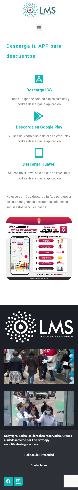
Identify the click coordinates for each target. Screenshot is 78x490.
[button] (39, 27)
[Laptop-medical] (18, 481)
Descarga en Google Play (39, 127)
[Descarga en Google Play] (39, 116)
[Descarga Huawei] (39, 153)
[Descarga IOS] (39, 79)
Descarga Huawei (39, 164)
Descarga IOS (39, 90)
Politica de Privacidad (39, 455)
